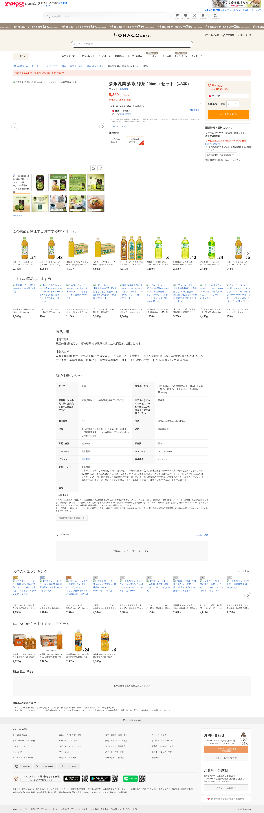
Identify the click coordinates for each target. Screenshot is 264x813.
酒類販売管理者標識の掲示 (24, 792)
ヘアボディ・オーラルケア (24, 746)
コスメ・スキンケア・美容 (70, 735)
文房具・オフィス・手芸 (162, 752)
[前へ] (14, 126)
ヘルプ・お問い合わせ (226, 758)
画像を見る (17, 215)
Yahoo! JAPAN (212, 10)
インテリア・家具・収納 (23, 758)
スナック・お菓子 (159, 735)
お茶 (64, 66)
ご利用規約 (135, 789)
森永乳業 (124, 89)
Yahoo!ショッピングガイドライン (124, 809)
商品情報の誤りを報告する (71, 518)
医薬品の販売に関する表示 (70, 792)
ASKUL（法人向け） (92, 792)
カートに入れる (228, 114)
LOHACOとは (28, 789)
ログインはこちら (118, 126)
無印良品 (155, 758)
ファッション (64, 752)
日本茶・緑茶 (76, 66)
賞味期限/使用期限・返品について (221, 160)
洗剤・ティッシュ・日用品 (116, 741)
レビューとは (202, 535)
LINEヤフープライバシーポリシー (45, 809)
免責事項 (104, 809)
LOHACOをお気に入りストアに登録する (228, 799)
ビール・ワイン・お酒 (68, 741)
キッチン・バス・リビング (163, 741)
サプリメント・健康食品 (115, 746)
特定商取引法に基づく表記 (183, 789)
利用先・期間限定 (125, 114)
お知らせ (16, 789)
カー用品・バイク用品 (114, 758)
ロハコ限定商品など (21, 735)
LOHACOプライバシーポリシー (116, 789)
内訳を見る (194, 110)
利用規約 (95, 809)
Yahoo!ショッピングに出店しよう (237, 10)
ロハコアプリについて (40, 780)
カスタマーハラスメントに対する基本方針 (68, 789)
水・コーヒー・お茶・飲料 (45, 66)
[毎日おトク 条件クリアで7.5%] (132, 26)
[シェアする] (93, 168)
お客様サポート (42, 789)
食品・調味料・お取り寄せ (116, 735)
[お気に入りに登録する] (100, 168)
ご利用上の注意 (94, 789)
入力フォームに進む (226, 788)
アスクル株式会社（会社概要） (115, 792)
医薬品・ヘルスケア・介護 (163, 746)
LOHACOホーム (20, 66)
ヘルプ (258, 10)
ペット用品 (17, 752)
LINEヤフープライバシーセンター (75, 809)
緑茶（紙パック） (95, 66)
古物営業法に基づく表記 (47, 792)
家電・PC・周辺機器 (67, 758)
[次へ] (102, 126)
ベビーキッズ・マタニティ (70, 746)
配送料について (212, 144)
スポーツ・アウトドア (114, 752)
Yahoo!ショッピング (21, 809)
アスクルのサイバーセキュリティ (156, 789)
